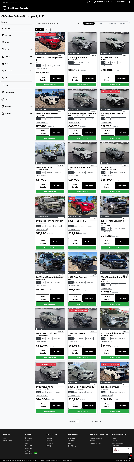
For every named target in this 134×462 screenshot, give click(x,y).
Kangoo (27, 446)
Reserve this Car (50, 84)
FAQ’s (69, 443)
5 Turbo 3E (27, 451)
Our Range (40, 8)
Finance (81, 8)
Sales (91, 2)
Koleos (26, 442)
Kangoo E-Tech (28, 448)
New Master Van (29, 453)
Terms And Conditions (117, 443)
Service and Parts (113, 8)
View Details (43, 78)
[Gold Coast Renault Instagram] (130, 2)
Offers (62, 8)
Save (59, 55)
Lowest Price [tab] (123, 23)
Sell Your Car (90, 8)
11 (92, 421)
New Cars (49, 437)
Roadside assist (72, 446)
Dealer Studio (127, 460)
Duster (26, 443)
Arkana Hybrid (28, 445)
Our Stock (71, 8)
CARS (4, 438)
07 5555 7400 (100, 2)
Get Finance (57, 78)
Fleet (113, 442)
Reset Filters (39, 30)
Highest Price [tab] (112, 23)
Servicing (70, 437)
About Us (114, 440)
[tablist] (106, 23)
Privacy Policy (116, 445)
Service (110, 2)
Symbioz (27, 437)
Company (125, 8)
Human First (71, 438)
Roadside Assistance (95, 443)
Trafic (26, 450)
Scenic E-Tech (28, 438)
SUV (4, 437)
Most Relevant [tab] (89, 23)
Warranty (92, 440)
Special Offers (50, 442)
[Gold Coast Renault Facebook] (127, 2)
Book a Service (94, 437)
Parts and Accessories (96, 438)
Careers (114, 438)
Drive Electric (71, 445)
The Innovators (72, 440)
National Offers (53, 8)
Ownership (100, 8)
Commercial (6, 442)
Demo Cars (49, 438)
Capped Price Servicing (96, 442)
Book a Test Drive (50, 446)
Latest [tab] (100, 23)
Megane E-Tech (28, 440)
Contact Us (115, 437)
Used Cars (49, 440)
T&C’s (69, 442)
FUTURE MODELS (7, 440)
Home (34, 8)
